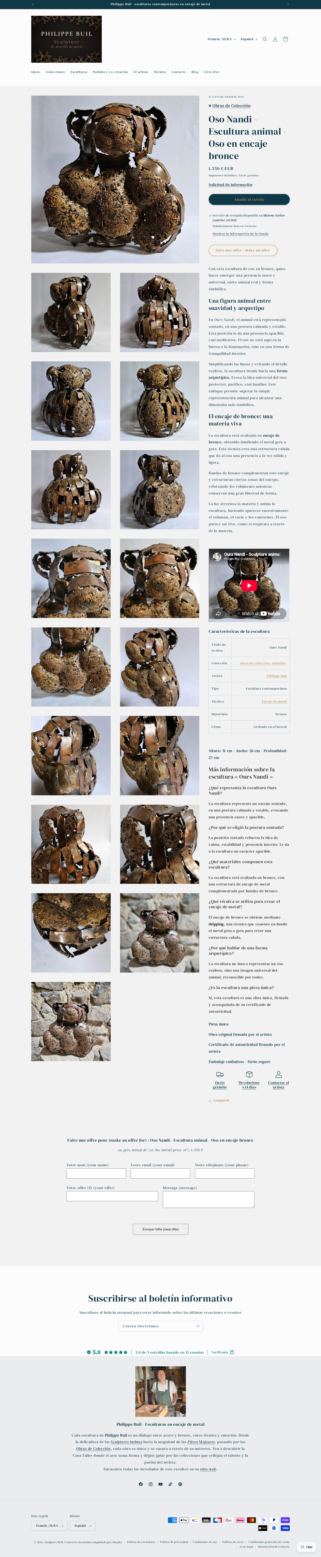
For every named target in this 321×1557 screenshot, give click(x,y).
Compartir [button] (221, 1100)
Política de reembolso (141, 1542)
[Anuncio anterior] (33, 4)
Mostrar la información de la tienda (241, 233)
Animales (279, 663)
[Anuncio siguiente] (288, 4)
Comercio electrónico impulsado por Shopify (93, 1542)
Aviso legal (246, 1547)
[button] (265, 39)
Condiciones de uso (205, 1542)
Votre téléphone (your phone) (222, 1164)
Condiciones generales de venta (269, 1542)
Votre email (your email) (153, 1164)
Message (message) (180, 1187)
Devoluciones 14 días (249, 1085)
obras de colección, (255, 663)
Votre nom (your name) (88, 1164)
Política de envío (233, 1542)
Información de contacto (274, 1547)
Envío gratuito (220, 1085)
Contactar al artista (278, 1085)
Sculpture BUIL (54, 1542)
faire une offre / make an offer (243, 250)
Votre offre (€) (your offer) (91, 1187)
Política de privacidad (174, 1542)
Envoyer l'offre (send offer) (161, 1229)
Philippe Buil (277, 675)
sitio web (208, 1469)
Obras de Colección (93, 1448)
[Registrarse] (197, 1326)
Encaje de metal (274, 701)
